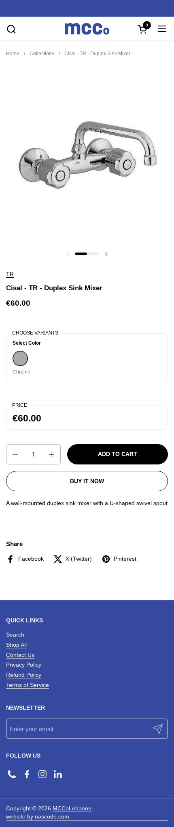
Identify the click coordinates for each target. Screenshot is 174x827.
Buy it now (87, 481)
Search (15, 634)
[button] (11, 29)
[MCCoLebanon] (87, 29)
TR (10, 274)
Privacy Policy (23, 664)
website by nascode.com (37, 816)
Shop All (16, 644)
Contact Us (20, 655)
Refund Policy (23, 675)
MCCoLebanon (72, 808)
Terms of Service (27, 685)
